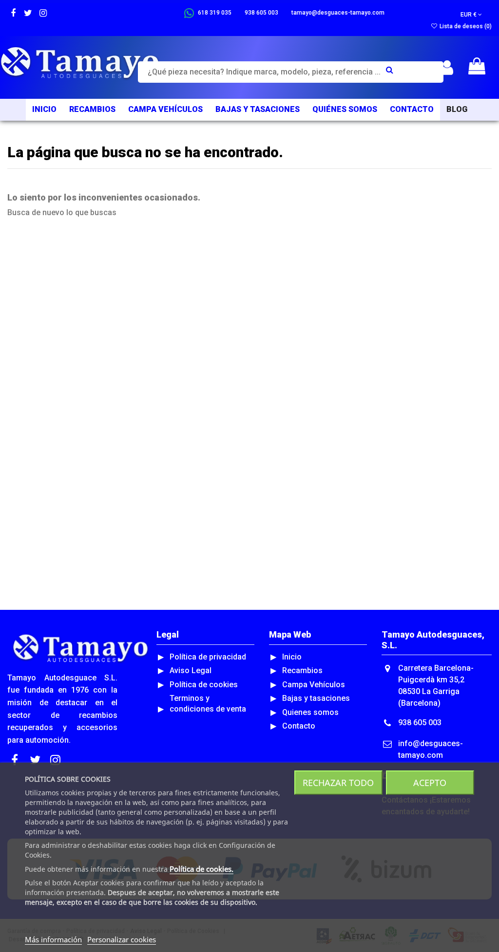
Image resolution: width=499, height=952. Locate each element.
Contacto (298, 726)
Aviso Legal (190, 670)
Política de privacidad (208, 656)
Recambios (302, 670)
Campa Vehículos (313, 684)
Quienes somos (310, 712)
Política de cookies (204, 684)
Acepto (429, 782)
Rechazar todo (338, 782)
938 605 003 (419, 722)
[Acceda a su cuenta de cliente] (447, 68)
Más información (53, 939)
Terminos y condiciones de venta (208, 704)
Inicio (292, 656)
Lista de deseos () (465, 26)
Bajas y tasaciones (316, 698)
